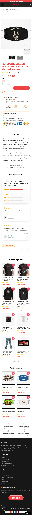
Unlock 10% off (3, 508)
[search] (27, 5)
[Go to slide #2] (20, 57)
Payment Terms (5, 475)
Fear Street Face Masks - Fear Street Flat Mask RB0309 (8, 387)
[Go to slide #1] (12, 57)
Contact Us (3, 479)
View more (16, 361)
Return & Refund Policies (7, 477)
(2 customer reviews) (14, 72)
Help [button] (29, 513)
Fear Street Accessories (12, 9)
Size (3, 78)
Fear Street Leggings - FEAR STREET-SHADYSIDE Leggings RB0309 (8, 352)
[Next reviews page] (28, 249)
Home (2, 9)
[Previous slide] (3, 34)
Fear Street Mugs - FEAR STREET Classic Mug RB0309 (8, 329)
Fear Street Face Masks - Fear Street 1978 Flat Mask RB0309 (8, 411)
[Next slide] (29, 34)
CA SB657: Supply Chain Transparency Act (11, 465)
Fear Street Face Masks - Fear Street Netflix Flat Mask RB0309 (23, 387)
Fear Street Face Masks (7, 12)
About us (3, 457)
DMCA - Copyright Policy (7, 463)
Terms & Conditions (5, 459)
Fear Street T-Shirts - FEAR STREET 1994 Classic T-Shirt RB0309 (8, 279)
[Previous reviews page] (21, 249)
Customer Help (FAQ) (6, 481)
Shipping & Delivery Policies (7, 473)
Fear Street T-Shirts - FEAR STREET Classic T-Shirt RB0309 (23, 279)
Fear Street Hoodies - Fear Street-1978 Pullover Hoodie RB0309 (8, 303)
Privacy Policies (5, 461)
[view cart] (30, 5)
